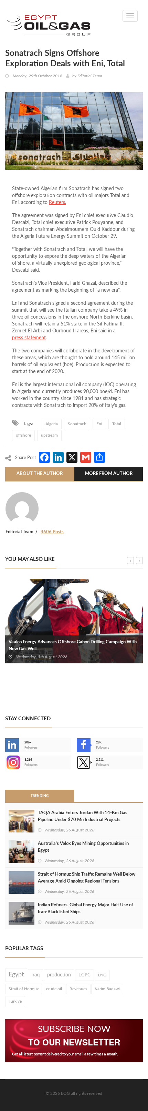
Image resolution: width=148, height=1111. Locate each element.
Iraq (35, 974)
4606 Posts (52, 532)
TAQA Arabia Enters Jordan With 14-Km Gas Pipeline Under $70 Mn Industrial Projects (82, 816)
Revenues (78, 989)
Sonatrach (77, 424)
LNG (102, 975)
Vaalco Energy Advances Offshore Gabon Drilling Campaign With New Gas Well (73, 645)
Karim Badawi (107, 989)
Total (116, 424)
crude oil (54, 989)
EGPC (84, 975)
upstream (49, 435)
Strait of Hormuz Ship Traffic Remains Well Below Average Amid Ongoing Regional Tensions (86, 878)
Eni (99, 424)
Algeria (51, 424)
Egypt (16, 975)
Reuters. (57, 202)
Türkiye (15, 1001)
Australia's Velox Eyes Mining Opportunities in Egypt (83, 847)
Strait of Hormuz (24, 989)
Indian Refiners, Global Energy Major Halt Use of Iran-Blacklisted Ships (85, 908)
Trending (40, 796)
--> (6, 762)
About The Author (40, 473)
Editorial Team (89, 76)
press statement (29, 337)
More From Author (109, 473)
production (59, 975)
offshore (23, 435)
